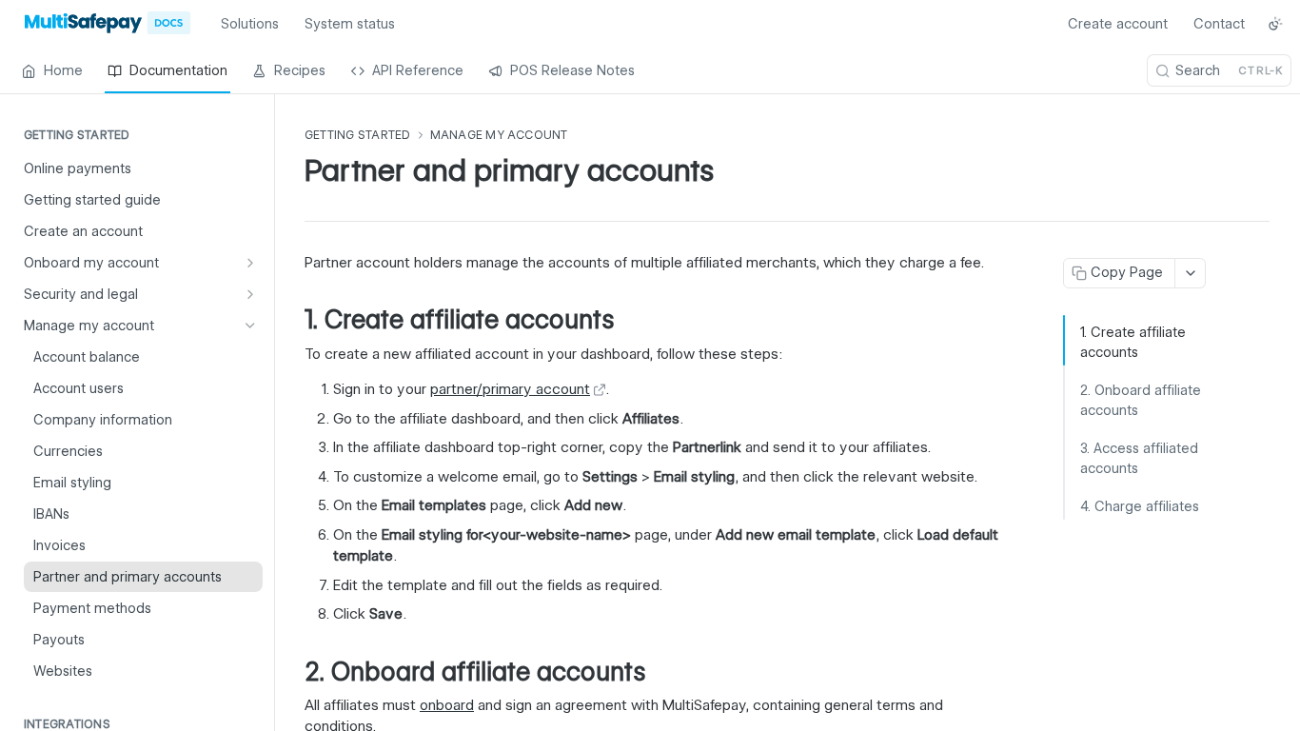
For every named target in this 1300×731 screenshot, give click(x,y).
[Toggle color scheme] (1275, 24)
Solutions (250, 23)
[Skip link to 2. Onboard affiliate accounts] (292, 672)
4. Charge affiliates (1139, 506)
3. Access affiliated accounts (1139, 458)
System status (350, 23)
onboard (447, 705)
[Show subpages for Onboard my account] (250, 262)
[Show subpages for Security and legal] (250, 294)
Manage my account (499, 135)
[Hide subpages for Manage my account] (250, 325)
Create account (1118, 23)
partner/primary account (510, 389)
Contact (1219, 23)
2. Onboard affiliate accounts (1140, 400)
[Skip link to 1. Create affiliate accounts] (292, 321)
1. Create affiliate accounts (1133, 342)
